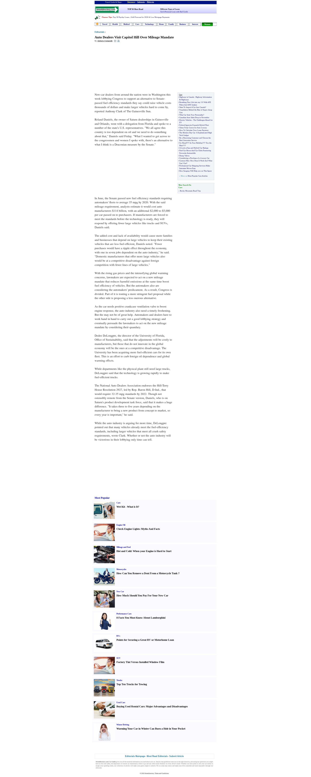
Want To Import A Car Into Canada (192, 107)
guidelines (167, 762)
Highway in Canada (186, 97)
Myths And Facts (150, 529)
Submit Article (176, 756)
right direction (185, 762)
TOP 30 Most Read (135, 9)
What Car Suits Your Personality (191, 115)
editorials (99, 768)
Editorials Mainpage (135, 756)
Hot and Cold (123, 551)
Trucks (119, 680)
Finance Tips (107, 17)
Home (161, 24)
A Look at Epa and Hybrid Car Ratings (193, 148)
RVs (118, 636)
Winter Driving (122, 725)
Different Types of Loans (170, 9)
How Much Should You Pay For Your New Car (142, 595)
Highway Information (204, 97)
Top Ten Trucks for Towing (131, 684)
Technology (149, 24)
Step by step (160, 762)
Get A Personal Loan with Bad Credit (174, 12)
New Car (120, 591)
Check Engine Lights (128, 529)
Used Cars (120, 702)
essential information (133, 762)
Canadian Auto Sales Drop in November (194, 117)
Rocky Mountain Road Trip (190, 191)
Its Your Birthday (196, 143)
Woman (207, 24)
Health (115, 24)
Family (171, 24)
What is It (132, 506)
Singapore (131, 2)
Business (182, 24)
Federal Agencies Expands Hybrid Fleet (194, 125)
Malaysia (150, 2)
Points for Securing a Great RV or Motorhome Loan (145, 640)
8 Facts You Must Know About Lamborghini (140, 617)
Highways (185, 100)
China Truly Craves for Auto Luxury (193, 128)
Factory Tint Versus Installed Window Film (140, 662)
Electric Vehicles (185, 120)
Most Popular (102, 497)
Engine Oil (120, 525)
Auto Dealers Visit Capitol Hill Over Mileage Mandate (134, 37)
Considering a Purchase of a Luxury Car (194, 158)
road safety (107, 764)
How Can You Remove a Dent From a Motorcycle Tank (147, 573)
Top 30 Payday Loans (121, 17)
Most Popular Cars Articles (197, 176)
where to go (142, 764)
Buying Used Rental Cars (130, 706)
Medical (126, 24)
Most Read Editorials (157, 756)
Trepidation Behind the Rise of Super (193, 110)
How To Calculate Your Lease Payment (193, 130)
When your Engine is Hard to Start (152, 551)
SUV (118, 658)
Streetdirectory (149, 773)
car (154, 762)
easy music (168, 766)
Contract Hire (184, 161)
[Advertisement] (121, 68)
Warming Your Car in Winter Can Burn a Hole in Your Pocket (150, 728)
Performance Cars (124, 614)
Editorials (99, 32)
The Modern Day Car (187, 133)
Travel (104, 24)
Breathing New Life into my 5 (190, 102)
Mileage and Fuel (123, 547)
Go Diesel (183, 143)
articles (127, 766)
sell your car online (205, 764)
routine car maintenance (130, 764)
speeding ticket (108, 766)
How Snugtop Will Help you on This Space (195, 171)
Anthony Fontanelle (105, 41)
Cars (137, 24)
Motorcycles (121, 569)
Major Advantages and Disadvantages (167, 706)
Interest (195, 24)
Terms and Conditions (162, 773)
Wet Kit (120, 506)
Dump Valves (184, 156)
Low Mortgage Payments (160, 17)
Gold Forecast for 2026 (139, 17)
